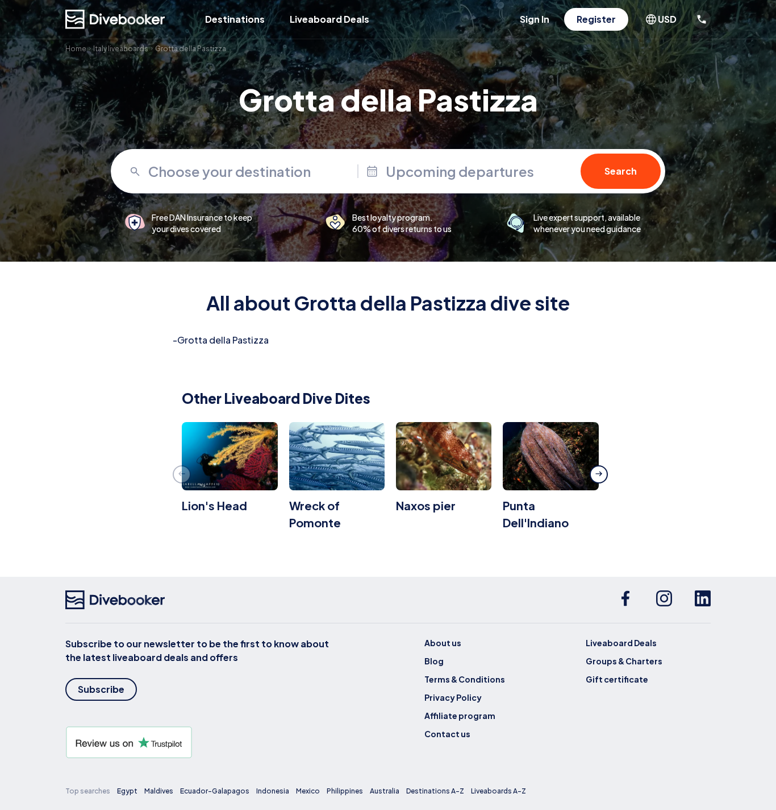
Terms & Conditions (464, 679)
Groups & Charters (624, 661)
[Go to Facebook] (625, 600)
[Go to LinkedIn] (703, 600)
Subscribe (101, 689)
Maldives (158, 791)
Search (620, 171)
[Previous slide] (182, 474)
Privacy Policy (453, 697)
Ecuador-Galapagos (214, 791)
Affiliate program (459, 715)
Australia (384, 791)
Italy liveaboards (120, 48)
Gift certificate (617, 679)
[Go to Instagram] (664, 600)
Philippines (345, 791)
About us (442, 643)
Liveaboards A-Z (498, 791)
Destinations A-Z (435, 791)
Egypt (127, 791)
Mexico (308, 791)
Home (75, 48)
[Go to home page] (115, 19)
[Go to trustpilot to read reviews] (199, 742)
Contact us (447, 734)
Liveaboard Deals (329, 19)
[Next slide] (599, 474)
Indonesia (272, 791)
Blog (434, 661)
